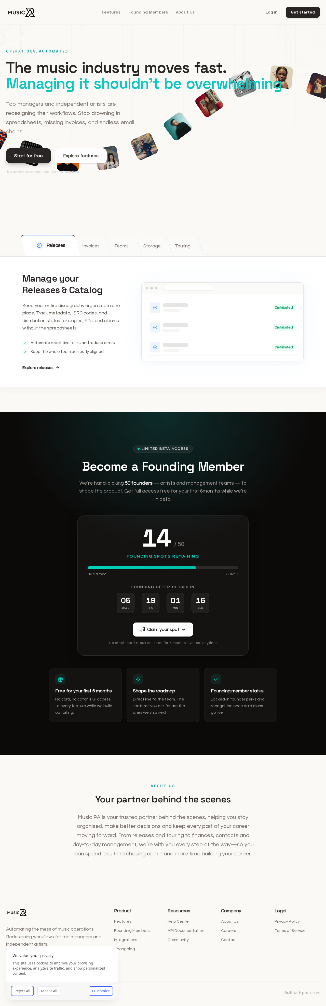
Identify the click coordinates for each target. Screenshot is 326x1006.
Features (111, 12)
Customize (101, 990)
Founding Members (148, 12)
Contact (229, 940)
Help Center (179, 921)
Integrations (125, 940)
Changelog (124, 949)
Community (178, 940)
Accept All (48, 990)
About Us (185, 12)
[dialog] (62, 973)
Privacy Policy (287, 921)
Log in (272, 12)
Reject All (22, 990)
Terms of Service (290, 931)
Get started (303, 12)
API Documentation (186, 931)
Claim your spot (163, 629)
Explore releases (37, 368)
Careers (228, 931)
